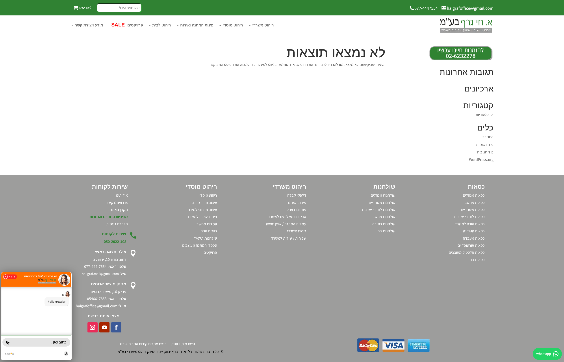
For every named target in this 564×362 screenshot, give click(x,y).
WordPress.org (481, 159)
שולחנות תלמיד (205, 238)
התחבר (488, 136)
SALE (117, 25)
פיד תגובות (485, 152)
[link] (117, 223)
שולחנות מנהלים (383, 195)
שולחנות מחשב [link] (384, 216)
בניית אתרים (157, 343)
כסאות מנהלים (474, 195)
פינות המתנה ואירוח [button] (196, 25)
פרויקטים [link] (210, 252)
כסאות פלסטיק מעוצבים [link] (467, 252)
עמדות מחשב (207, 223)
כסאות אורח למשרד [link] (470, 223)
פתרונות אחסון (295, 209)
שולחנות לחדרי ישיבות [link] (378, 209)
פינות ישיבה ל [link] (207, 216)
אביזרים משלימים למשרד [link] (287, 216)
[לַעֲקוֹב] (116, 327)
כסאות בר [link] (477, 259)
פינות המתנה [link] (296, 202)
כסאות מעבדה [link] (474, 238)
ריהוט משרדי (296, 230)
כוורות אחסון (208, 230)
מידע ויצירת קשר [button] (89, 25)
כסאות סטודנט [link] (474, 230)
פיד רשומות (485, 144)
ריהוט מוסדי (233, 25)
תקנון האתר (119, 209)
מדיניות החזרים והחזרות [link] (108, 216)
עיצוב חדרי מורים (204, 202)
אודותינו (122, 195)
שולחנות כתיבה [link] (383, 223)
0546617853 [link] (97, 298)
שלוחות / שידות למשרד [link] (288, 238)
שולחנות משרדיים (382, 202)
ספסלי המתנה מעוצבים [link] (199, 245)
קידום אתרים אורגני (133, 343)
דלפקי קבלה (296, 195)
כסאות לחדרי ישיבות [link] (469, 216)
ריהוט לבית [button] (161, 25)
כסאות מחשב (475, 202)
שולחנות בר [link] (386, 230)
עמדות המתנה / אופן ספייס (286, 223)
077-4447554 (426, 8)
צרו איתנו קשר (117, 202)
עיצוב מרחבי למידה (202, 209)
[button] (119, 9)
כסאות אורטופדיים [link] (471, 245)
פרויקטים (135, 25)
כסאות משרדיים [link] (473, 209)
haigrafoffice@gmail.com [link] (96, 305)
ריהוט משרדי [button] (263, 25)
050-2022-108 (115, 241)
